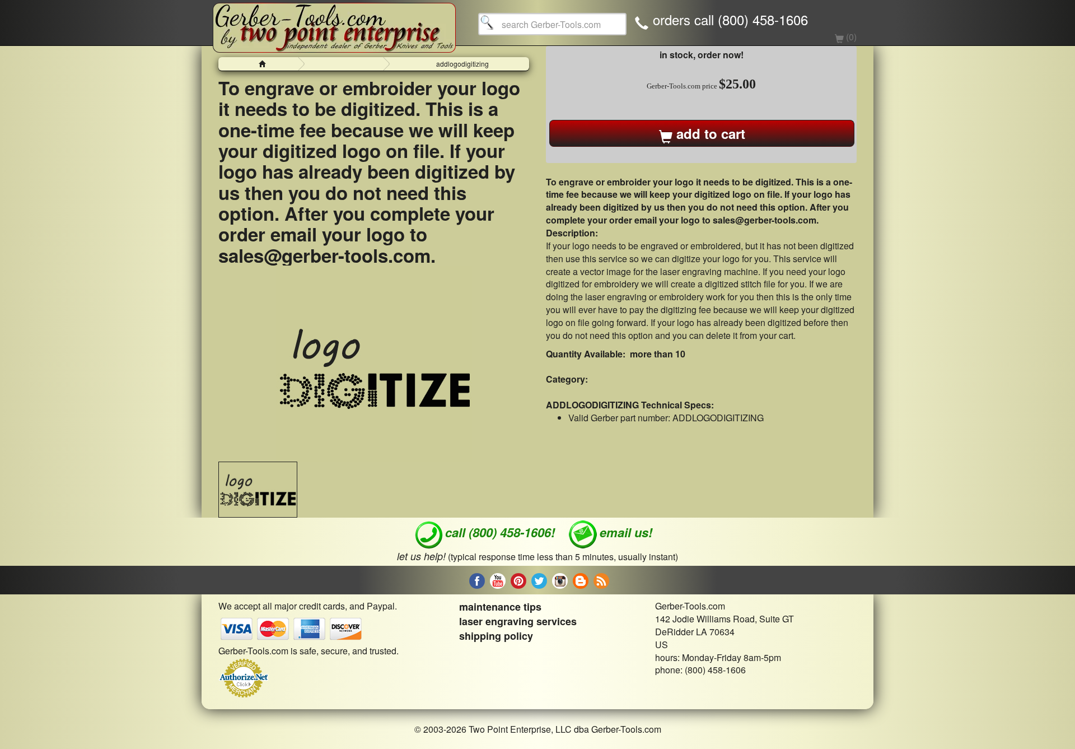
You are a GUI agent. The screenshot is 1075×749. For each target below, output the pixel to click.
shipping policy (496, 636)
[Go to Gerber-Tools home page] (334, 22)
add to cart (708, 133)
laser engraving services (518, 621)
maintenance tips (500, 606)
